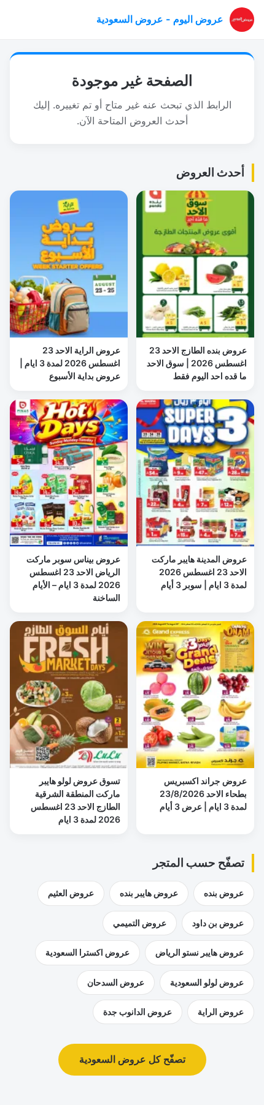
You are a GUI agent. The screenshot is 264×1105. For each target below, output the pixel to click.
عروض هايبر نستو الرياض (199, 952)
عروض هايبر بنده (149, 893)
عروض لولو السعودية (207, 982)
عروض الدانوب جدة (137, 1011)
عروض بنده (224, 893)
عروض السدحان (115, 982)
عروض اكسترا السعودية (87, 952)
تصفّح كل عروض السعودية (132, 1059)
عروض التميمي (139, 923)
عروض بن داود (218, 923)
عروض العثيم (71, 893)
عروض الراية (221, 1011)
